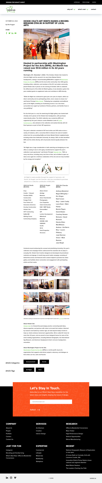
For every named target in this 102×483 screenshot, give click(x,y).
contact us (93, 478)
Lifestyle (38, 453)
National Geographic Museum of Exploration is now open (80, 451)
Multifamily (39, 458)
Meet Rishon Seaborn (73, 465)
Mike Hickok (39, 101)
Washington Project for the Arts (33, 350)
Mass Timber (70, 431)
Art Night (29, 370)
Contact (93, 9)
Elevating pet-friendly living (15, 453)
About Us (9, 428)
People (8, 431)
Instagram (9, 450)
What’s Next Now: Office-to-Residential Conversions (18, 457)
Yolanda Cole (57, 152)
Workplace (39, 461)
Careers (8, 436)
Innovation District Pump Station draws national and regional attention (78, 461)
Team (40, 370)
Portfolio (8, 434)
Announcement (30, 362)
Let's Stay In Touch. (45, 388)
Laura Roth (61, 318)
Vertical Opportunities (73, 436)
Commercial (40, 450)
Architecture (77, 2)
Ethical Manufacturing (73, 439)
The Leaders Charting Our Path (76, 468)
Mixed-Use (39, 456)
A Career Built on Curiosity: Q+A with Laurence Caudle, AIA (78, 456)
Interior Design (85, 2)
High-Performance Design (74, 434)
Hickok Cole (27, 326)
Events (44, 362)
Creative (94, 2)
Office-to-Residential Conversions (77, 428)
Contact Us (9, 439)
